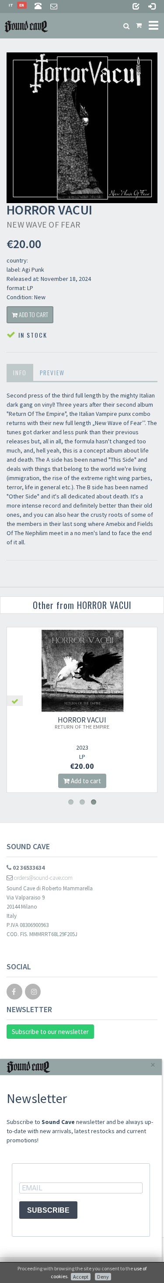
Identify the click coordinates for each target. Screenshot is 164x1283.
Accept (80, 1276)
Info (20, 372)
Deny (103, 1276)
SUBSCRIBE (48, 1210)
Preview (52, 372)
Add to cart (32, 314)
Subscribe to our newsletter (50, 1031)
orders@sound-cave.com (43, 878)
